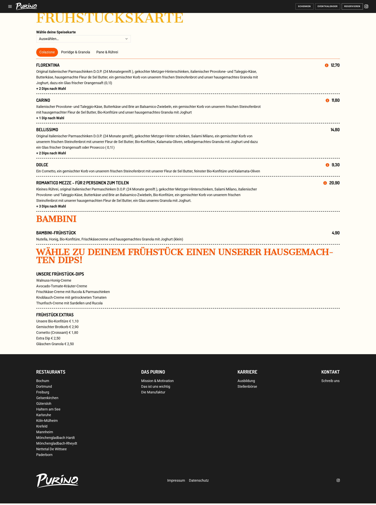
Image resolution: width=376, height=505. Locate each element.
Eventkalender (328, 6)
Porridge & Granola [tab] (75, 52)
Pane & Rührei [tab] (107, 52)
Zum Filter (361, 495)
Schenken (304, 6)
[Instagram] (366, 6)
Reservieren (352, 6)
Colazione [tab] (47, 52)
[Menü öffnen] (10, 6)
